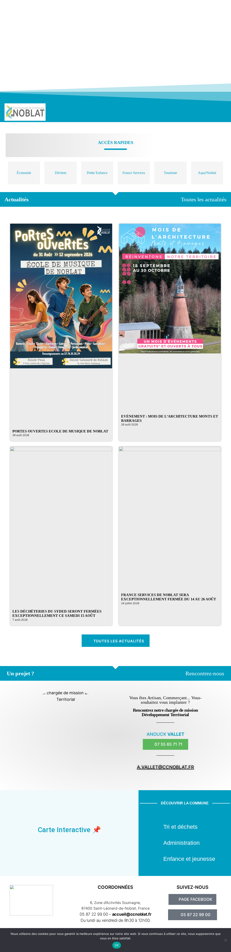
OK (117, 945)
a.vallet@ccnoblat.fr (165, 767)
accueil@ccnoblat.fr (131, 914)
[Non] (225, 940)
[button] (198, 112)
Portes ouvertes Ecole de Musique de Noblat (60, 431)
